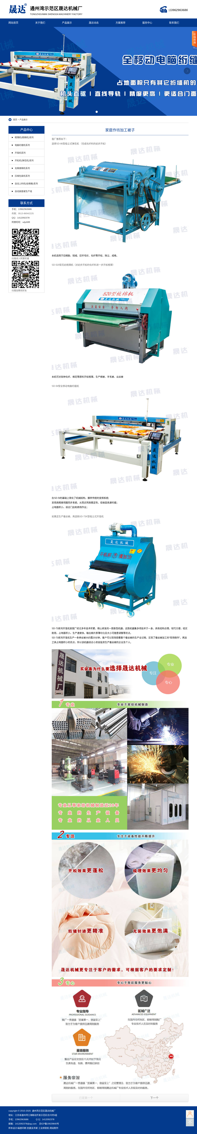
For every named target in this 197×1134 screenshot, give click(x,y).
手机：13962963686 (22, 209)
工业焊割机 (43, 1128)
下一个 (154, 1098)
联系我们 (174, 22)
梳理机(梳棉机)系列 (24, 137)
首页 (15, 119)
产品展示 (67, 22)
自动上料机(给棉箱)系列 (26, 183)
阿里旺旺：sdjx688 (21, 222)
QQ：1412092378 (21, 218)
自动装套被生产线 (23, 191)
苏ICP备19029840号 (49, 1123)
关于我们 (40, 22)
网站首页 (13, 22)
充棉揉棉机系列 (22, 168)
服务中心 (147, 22)
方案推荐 (120, 22)
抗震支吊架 (32, 1128)
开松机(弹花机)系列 (24, 160)
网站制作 (54, 1128)
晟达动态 (94, 22)
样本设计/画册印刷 (17, 1128)
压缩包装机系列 (22, 176)
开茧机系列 (20, 153)
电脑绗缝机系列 (22, 145)
